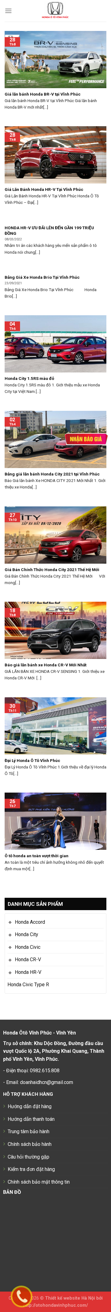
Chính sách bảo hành (29, 1144)
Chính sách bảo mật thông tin (39, 1182)
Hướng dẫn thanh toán (31, 1119)
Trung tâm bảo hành (28, 1131)
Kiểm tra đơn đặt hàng (31, 1169)
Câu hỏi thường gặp (28, 1157)
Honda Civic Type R (28, 984)
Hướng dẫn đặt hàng (29, 1106)
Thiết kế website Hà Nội (70, 1298)
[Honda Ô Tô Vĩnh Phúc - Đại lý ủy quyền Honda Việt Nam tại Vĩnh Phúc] (55, 11)
